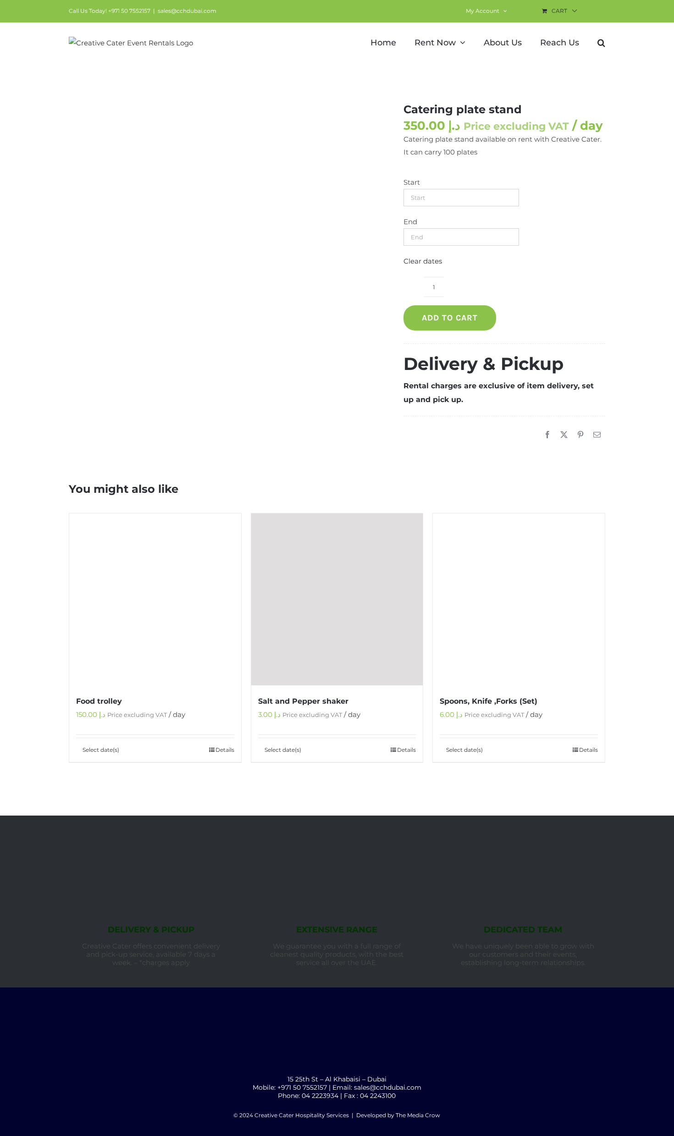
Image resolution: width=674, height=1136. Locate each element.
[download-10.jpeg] (222, 150)
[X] (564, 435)
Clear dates (422, 261)
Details (224, 749)
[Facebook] (547, 435)
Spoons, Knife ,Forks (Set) (488, 701)
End (410, 221)
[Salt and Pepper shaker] (337, 599)
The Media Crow (418, 1115)
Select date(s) (101, 749)
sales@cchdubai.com (187, 10)
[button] (601, 41)
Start (411, 182)
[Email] (597, 435)
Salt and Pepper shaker (303, 701)
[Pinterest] (580, 435)
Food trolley (99, 701)
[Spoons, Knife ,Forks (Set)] (519, 599)
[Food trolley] (155, 599)
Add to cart (450, 318)
